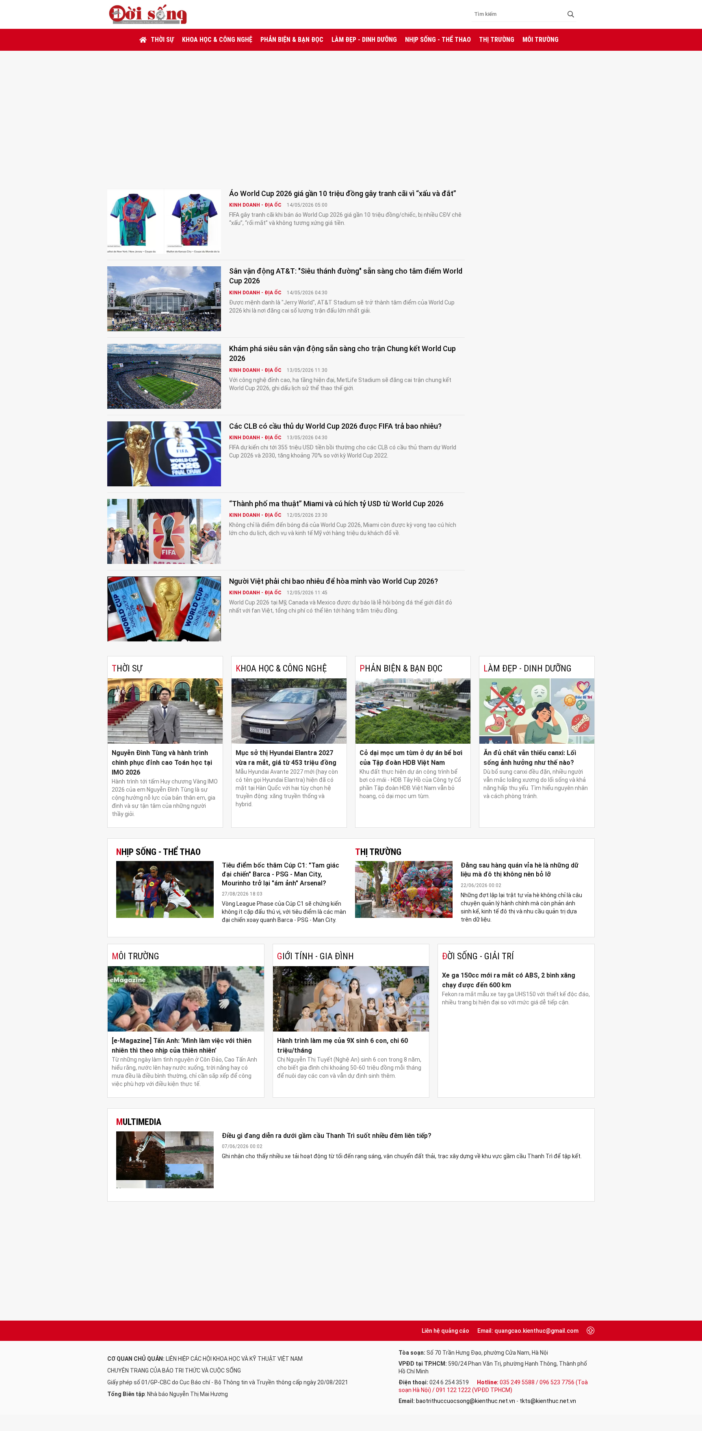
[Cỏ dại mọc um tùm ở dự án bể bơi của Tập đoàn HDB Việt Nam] (412, 711)
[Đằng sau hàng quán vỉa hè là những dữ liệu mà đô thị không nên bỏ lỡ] (404, 889)
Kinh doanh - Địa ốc (256, 205)
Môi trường (540, 39)
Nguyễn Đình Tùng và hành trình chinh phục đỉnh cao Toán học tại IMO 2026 (162, 762)
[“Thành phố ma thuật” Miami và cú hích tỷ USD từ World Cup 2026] (164, 531)
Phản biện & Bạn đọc (291, 39)
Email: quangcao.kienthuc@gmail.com (527, 1330)
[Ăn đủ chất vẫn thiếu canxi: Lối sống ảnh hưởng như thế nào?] (536, 711)
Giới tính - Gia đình (315, 956)
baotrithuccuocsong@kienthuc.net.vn (465, 1401)
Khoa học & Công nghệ (217, 39)
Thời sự (162, 39)
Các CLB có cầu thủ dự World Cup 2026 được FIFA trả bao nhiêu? (335, 426)
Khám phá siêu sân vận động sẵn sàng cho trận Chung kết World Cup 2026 (342, 353)
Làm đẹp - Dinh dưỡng (364, 39)
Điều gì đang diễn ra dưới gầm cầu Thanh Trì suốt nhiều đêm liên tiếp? (326, 1136)
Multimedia (138, 1122)
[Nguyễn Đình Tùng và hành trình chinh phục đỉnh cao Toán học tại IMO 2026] (165, 711)
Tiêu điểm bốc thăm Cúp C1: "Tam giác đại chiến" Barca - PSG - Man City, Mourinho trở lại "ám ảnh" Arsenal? (280, 874)
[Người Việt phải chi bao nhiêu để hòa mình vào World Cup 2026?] (164, 608)
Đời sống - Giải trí (478, 956)
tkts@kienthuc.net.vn (548, 1401)
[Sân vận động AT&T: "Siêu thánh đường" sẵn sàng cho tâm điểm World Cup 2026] (164, 298)
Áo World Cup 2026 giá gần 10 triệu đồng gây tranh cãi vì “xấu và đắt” (342, 193)
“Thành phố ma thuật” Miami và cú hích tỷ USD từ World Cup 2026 (336, 503)
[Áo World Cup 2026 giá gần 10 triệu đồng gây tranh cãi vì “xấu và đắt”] (164, 221)
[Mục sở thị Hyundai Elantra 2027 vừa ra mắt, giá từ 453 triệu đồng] (289, 711)
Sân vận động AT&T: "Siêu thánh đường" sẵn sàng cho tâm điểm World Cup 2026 (345, 276)
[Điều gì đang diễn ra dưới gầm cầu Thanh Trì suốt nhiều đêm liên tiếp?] (165, 1159)
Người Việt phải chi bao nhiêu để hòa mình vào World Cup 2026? (333, 581)
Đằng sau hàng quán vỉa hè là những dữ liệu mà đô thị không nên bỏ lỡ (519, 869)
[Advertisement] (351, 111)
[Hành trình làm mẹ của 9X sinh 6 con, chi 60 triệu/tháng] (351, 999)
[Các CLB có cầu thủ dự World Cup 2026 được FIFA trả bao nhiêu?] (164, 453)
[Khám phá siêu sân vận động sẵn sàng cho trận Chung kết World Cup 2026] (164, 376)
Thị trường (496, 39)
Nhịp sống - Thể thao (438, 39)
